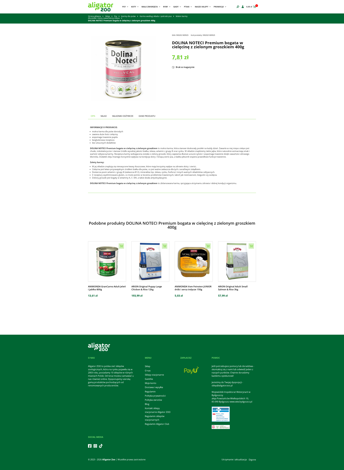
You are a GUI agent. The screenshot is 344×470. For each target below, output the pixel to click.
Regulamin (150, 391)
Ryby (165, 6)
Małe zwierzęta (149, 6)
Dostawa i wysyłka (154, 387)
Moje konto (150, 383)
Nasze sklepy (201, 6)
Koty (133, 6)
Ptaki (186, 6)
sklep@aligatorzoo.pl (222, 385)
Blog (147, 404)
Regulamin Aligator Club (157, 424)
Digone (252, 460)
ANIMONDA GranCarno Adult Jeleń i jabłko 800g (107, 288)
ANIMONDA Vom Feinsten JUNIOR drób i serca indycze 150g (193, 288)
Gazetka (149, 378)
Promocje (219, 6)
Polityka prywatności (155, 395)
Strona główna (94, 16)
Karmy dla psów (128, 16)
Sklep (107, 16)
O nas (148, 370)
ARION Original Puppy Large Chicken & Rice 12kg (146, 288)
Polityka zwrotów (153, 399)
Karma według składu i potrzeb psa (156, 16)
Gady (176, 6)
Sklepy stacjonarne (154, 374)
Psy (124, 6)
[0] (254, 7)
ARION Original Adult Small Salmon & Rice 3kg (233, 288)
